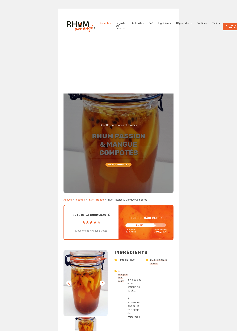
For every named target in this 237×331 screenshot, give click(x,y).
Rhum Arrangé (96, 199)
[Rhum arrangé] (81, 26)
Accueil (68, 199)
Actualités (138, 23)
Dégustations (184, 23)
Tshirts (216, 23)
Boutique (202, 23)
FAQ (151, 23)
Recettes (105, 23)
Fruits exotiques (118, 164)
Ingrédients (164, 23)
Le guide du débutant (121, 25)
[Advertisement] (118, 67)
